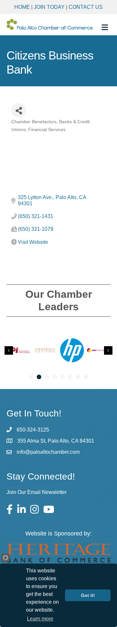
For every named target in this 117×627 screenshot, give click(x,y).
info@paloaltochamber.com (48, 452)
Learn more (40, 618)
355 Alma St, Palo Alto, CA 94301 (55, 441)
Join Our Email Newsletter (36, 492)
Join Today (49, 7)
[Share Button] (18, 110)
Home (22, 7)
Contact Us (86, 7)
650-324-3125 (33, 429)
